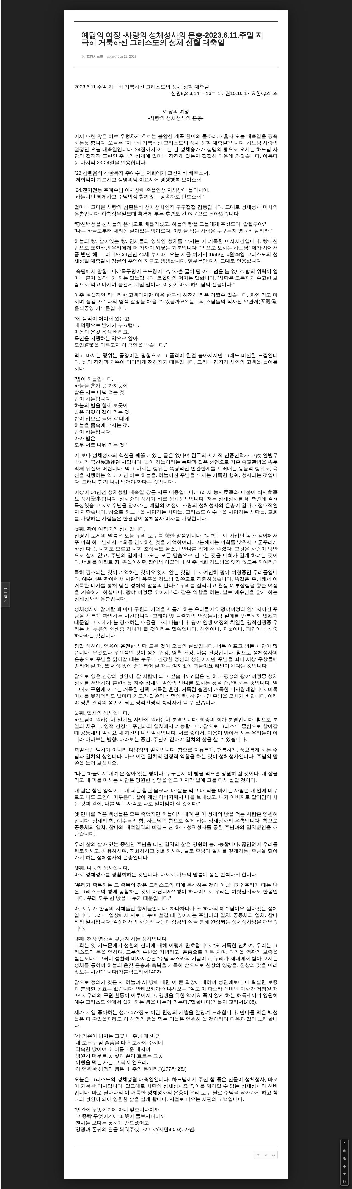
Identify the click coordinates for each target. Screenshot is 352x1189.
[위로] (344, 1166)
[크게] (344, 1151)
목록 (5, 594)
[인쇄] (344, 1181)
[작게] (344, 1158)
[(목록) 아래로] (344, 1174)
